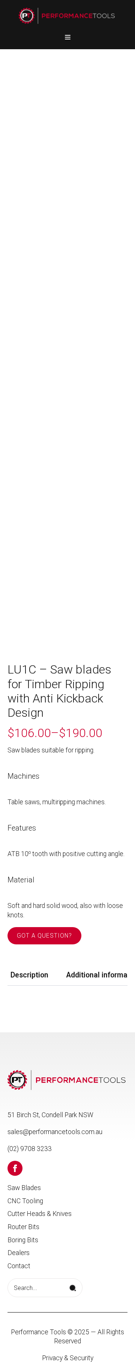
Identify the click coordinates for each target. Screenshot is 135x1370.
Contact (19, 1266)
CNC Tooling (25, 1201)
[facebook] (15, 1168)
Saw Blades (24, 1188)
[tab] (29, 975)
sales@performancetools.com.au (55, 1132)
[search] (72, 1288)
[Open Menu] (68, 37)
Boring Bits (23, 1240)
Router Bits (23, 1227)
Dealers (19, 1253)
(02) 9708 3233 (30, 1148)
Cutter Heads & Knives (40, 1213)
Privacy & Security (67, 1358)
